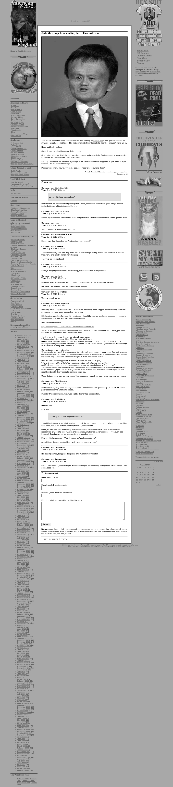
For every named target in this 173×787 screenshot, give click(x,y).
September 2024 (24, 378)
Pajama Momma (142, 407)
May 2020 (21, 475)
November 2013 (23, 620)
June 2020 (21, 473)
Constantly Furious (19, 149)
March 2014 (22, 612)
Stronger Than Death (144, 437)
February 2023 (23, 413)
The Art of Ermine (18, 225)
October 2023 (22, 399)
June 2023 (21, 406)
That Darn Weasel (18, 227)
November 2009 (23, 709)
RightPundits (16, 130)
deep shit (77, 151)
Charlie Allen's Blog (19, 210)
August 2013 (22, 625)
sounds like (98, 141)
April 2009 (21, 722)
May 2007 (21, 765)
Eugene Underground (144, 368)
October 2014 (22, 599)
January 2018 (23, 527)
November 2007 (23, 753)
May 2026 (21, 341)
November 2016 (23, 553)
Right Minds (141, 420)
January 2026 (23, 348)
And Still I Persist (143, 323)
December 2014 (23, 595)
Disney (140, 63)
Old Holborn (16, 158)
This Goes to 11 (142, 446)
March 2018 (22, 523)
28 (151, 480)
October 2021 (22, 443)
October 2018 (22, 510)
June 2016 (21, 562)
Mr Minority (140, 398)
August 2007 (22, 759)
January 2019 (23, 504)
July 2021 (21, 449)
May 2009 (21, 720)
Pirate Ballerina (17, 124)
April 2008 (21, 744)
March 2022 (22, 434)
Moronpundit (141, 396)
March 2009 (22, 724)
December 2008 (23, 729)
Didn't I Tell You (142, 359)
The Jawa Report (18, 115)
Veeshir (58, 264)
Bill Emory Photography (21, 208)
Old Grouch (15, 281)
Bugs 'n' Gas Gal (18, 253)
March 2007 (22, 768)
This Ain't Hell (141, 444)
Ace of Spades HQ (143, 320)
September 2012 (24, 646)
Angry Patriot (16, 242)
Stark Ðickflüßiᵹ (62, 188)
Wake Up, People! (18, 294)
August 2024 (22, 380)
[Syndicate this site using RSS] (156, 281)
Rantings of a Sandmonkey (22, 186)
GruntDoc (140, 377)
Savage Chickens (18, 316)
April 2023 (21, 410)
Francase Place (142, 372)
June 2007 (21, 763)
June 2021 (21, 451)
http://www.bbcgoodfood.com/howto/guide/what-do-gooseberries (67, 326)
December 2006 (28, 781)
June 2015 (21, 584)
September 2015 (24, 579)
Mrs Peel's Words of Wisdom (147, 400)
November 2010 (23, 687)
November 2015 (23, 575)
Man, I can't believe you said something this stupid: (62, 500)
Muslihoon (140, 401)
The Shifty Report (18, 284)
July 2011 (21, 672)
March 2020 (22, 478)
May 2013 (21, 631)
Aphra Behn (16, 145)
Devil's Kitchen (17, 150)
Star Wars (142, 58)
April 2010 (21, 700)
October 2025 (22, 354)
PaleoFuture (16, 312)
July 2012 (21, 649)
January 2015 (23, 594)
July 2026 (21, 337)
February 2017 (23, 547)
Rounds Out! (141, 424)
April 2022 (21, 432)
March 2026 (22, 345)
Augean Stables (17, 243)
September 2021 (24, 445)
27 (148, 480)
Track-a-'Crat (16, 290)
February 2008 (23, 748)
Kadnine (139, 383)
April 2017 (21, 543)
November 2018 (23, 508)
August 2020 (22, 469)
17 (140, 477)
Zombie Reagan (24, 51)
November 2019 (23, 486)
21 (151, 477)
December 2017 (23, 529)
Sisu (13, 132)
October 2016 (22, 555)
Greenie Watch (17, 160)
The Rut (14, 314)
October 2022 (22, 421)
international (110, 172)
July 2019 (21, 493)
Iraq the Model (17, 182)
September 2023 (24, 400)
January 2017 (23, 549)
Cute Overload (17, 307)
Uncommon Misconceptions (147, 450)
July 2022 (21, 426)
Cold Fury (15, 106)
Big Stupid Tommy (18, 249)
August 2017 (22, 536)
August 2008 (22, 737)
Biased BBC (16, 147)
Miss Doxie (15, 275)
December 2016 (23, 551)
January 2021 (23, 460)
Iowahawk (15, 113)
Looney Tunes (144, 55)
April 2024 (21, 387)
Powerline (15, 128)
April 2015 (21, 588)
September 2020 (24, 467)
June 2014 (21, 607)
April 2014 (21, 610)
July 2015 (21, 582)
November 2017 (23, 530)
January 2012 (23, 661)
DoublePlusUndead (144, 362)
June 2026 (21, 339)
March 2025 (22, 367)
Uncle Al (58, 276)
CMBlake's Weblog (18, 255)
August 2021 (22, 447)
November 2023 (23, 397)
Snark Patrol (16, 288)
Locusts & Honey (143, 392)
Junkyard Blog (17, 117)
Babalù (14, 201)
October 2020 (22, 465)
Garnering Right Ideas (145, 375)
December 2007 (23, 752)
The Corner (15, 108)
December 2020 (23, 462)
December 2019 (23, 484)
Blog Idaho (15, 251)
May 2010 (21, 698)
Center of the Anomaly (145, 346)
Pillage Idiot (141, 411)
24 (140, 480)
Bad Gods (15, 303)
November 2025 (23, 352)
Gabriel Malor (141, 374)
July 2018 (21, 516)
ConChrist (140, 348)
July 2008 (21, 739)
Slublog (139, 429)
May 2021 (21, 452)
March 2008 (22, 746)
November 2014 (23, 597)
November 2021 (23, 441)
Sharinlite (140, 427)
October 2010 (22, 688)
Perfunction (140, 409)
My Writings (16, 193)
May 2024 (21, 386)
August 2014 (22, 603)
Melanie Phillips (17, 154)
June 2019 (21, 495)
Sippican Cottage (18, 286)
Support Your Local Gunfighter (148, 440)
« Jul (158, 485)
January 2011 (22, 683)
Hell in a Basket (17, 266)
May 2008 (21, 742)
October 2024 (22, 376)
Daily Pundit (16, 111)
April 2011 (21, 677)
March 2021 (22, 456)
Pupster (139, 413)
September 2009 (24, 713)
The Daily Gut (16, 110)
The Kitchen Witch (18, 271)
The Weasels (16, 230)
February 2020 (23, 480)
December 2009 (23, 707)
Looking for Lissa (18, 277)
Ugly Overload (17, 318)
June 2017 (21, 540)
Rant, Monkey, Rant (144, 414)
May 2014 (21, 609)
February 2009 (23, 726)
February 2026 (23, 347)
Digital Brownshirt (143, 361)
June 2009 (21, 718)
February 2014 (23, 614)
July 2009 (21, 716)
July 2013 (21, 627)
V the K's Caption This (145, 452)
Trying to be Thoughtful (20, 292)
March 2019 (22, 501)
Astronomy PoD (17, 301)
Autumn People (142, 327)
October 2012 (22, 644)
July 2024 (21, 382)
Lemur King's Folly (143, 385)
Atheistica (140, 325)
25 (142, 480)
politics (124, 172)
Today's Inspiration (19, 216)
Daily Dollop (141, 351)
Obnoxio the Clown (19, 156)
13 (148, 475)
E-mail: (44, 485)
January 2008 (23, 750)
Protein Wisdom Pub (19, 126)
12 (145, 475)
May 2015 (21, 586)
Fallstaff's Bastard (143, 370)
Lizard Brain (141, 388)
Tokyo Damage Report (20, 175)
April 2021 (21, 454)
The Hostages (141, 379)
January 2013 (23, 638)
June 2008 (21, 740)
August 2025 (22, 358)
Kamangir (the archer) (20, 184)
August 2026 (22, 335)
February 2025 (23, 369)
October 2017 (22, 532)
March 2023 (22, 412)
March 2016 (22, 568)
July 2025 (21, 360)
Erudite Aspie (16, 258)
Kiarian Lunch (16, 269)
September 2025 (24, 356)
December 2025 (23, 350)
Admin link (14, 98)
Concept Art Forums (19, 212)
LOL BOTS (15, 310)
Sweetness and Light (19, 134)
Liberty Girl (15, 273)
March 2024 (22, 389)
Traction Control (142, 448)
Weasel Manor (17, 232)
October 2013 (22, 622)
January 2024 (23, 393)
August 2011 (22, 670)
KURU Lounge (141, 390)
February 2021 (23, 458)
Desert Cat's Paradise (145, 357)
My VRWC (140, 403)
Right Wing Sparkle (144, 422)
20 (148, 477)
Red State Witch (142, 418)
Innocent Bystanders (144, 381)
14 (151, 475)
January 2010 (23, 705)
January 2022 (23, 438)
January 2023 (23, 415)
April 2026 (21, 343)
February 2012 (23, 659)
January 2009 (23, 727)
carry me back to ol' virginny (55, 539)
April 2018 (21, 521)
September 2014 (24, 601)
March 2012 (22, 657)
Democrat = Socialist (144, 353)
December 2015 (23, 573)
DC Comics (143, 53)
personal (118, 172)
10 (140, 475)
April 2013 (21, 633)
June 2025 (21, 361)
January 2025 (23, 371)
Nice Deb (139, 405)
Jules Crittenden (17, 119)
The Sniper (140, 433)
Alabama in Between (144, 331)
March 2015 (22, 590)
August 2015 (22, 581)
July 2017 (21, 538)
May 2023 (21, 408)
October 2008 (22, 733)
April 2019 (21, 499)
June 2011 (21, 674)
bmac (138, 340)
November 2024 (23, 374)
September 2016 (24, 556)
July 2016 (21, 560)
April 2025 (21, 365)
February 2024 (23, 391)
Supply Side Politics (144, 439)
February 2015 (23, 592)
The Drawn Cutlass (144, 364)
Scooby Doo (143, 60)
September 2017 (24, 534)
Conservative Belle (144, 349)
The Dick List (16, 256)
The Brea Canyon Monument (147, 342)
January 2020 (23, 482)
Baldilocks (140, 336)
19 (145, 477)
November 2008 (23, 731)
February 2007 (23, 770)
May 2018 (21, 519)
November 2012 (23, 642)
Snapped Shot (141, 431)
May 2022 (21, 430)
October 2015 (22, 577)
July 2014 (21, 605)
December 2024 (23, 373)
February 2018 (23, 525)
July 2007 (21, 761)
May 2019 (21, 497)
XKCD (13, 321)
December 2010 (23, 685)
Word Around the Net (144, 453)
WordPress (107, 545)
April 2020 (21, 477)
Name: (44, 477)
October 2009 (22, 711)
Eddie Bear (140, 366)
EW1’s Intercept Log (19, 260)
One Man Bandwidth (19, 173)
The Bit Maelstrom (143, 338)
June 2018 (21, 517)
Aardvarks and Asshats (145, 322)
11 (142, 475)
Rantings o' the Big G (144, 416)
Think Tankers (142, 442)
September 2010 (24, 690)
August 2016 (22, 558)
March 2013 (22, 635)
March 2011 (22, 679)
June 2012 (21, 651)
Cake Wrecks (16, 305)
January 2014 (23, 616)
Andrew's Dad (141, 333)
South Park (143, 50)
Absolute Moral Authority (146, 329)
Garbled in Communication (22, 262)
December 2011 (23, 662)
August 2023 (22, 402)
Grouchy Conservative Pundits (23, 264)
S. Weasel (140, 426)
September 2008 (24, 735)
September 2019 (24, 490)
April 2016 (21, 566)
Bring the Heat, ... (143, 344)
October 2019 (22, 488)
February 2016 (23, 569)
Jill (12, 268)
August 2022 (22, 425)
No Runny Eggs (17, 123)
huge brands (140, 71)
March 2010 (22, 701)
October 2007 (22, 755)
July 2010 (21, 694)
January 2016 (23, 571)
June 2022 (21, 428)
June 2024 (21, 384)
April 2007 (21, 766)
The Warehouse (17, 320)
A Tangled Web (17, 143)
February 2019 (23, 503)
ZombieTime (16, 136)
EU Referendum (17, 152)
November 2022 (23, 419)
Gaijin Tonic (16, 171)
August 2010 (22, 692)
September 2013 (24, 623)
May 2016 (21, 564)
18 (142, 477)
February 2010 (23, 703)
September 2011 (24, 668)
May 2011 (21, 675)
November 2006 (23, 782)
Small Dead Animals (19, 162)
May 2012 (21, 653)
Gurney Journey (17, 214)
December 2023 (23, 395)
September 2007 (24, 757)
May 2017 (21, 542)
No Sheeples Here (18, 279)
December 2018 (23, 506)
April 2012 (21, 655)
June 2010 (21, 696)
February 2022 (23, 436)
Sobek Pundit (141, 435)
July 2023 (21, 404)
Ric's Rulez (15, 282)
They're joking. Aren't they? (22, 163)
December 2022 (23, 417)
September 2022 (24, 423)
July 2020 (21, 471)
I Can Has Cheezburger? (21, 308)
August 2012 (22, 648)
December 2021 (23, 439)
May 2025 (21, 363)
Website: (44, 493)
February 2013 (23, 636)
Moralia (139, 394)
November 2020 (23, 464)
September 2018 (24, 512)
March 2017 (22, 545)
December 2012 (23, 640)
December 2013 (23, 618)
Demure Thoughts (143, 355)
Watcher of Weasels (19, 229)
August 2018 (22, 514)
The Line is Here (17, 121)
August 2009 (22, 714)
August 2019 (22, 491)
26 (145, 480)
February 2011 (23, 681)
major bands (155, 71)
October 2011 (22, 666)
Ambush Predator (18, 240)
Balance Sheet (142, 335)
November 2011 (23, 664)
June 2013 (21, 629)
